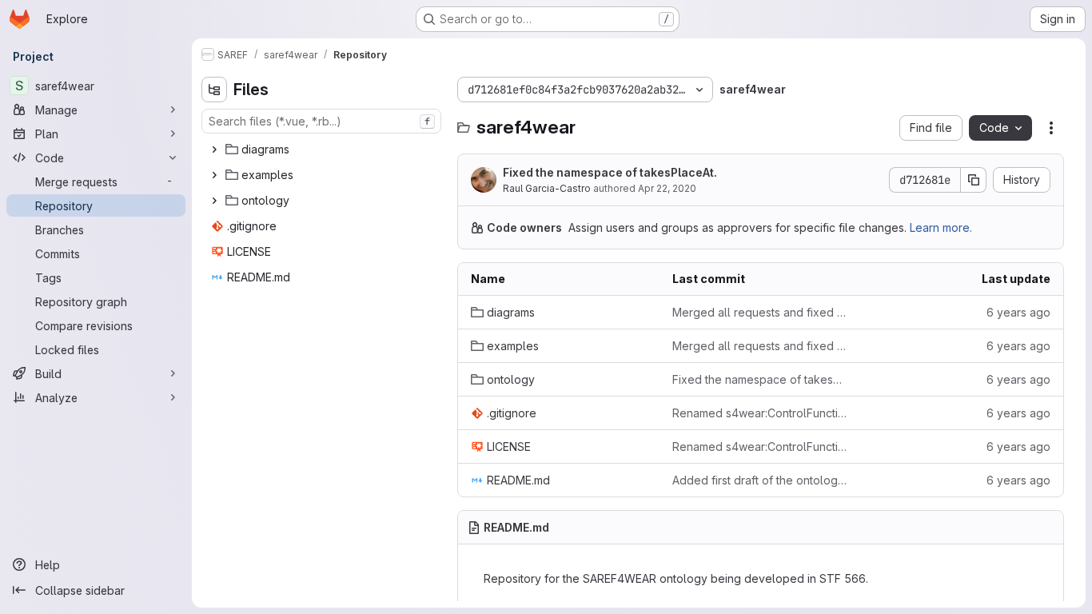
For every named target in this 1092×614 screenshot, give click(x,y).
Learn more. (941, 227)
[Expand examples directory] (214, 175)
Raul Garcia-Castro (547, 188)
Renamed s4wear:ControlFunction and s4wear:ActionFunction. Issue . (760, 413)
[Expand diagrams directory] (214, 149)
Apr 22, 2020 (667, 188)
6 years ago (1018, 312)
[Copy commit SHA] (973, 180)
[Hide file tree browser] (214, 89)
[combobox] (321, 121)
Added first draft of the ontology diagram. (760, 480)
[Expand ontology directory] (214, 200)
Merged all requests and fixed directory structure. (760, 312)
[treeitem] (323, 149)
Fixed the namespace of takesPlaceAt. (610, 172)
